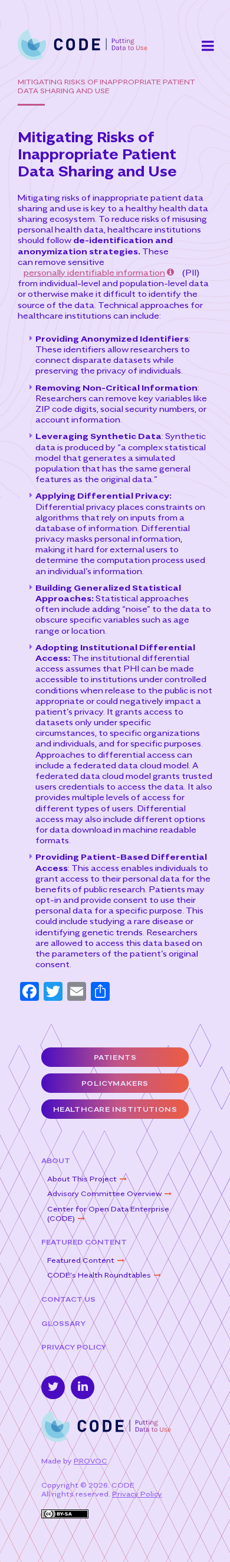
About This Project (82, 1178)
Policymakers (115, 1083)
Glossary (63, 1323)
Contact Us (68, 1299)
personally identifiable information (94, 272)
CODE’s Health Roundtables (99, 1274)
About (55, 1160)
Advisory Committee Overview (104, 1193)
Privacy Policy (73, 1346)
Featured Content (84, 1241)
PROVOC (90, 1460)
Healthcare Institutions (115, 1109)
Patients (115, 1057)
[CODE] (82, 44)
